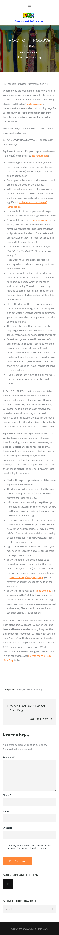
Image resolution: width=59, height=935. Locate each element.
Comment (9, 756)
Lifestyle (20, 689)
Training (37, 689)
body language (34, 103)
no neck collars (40, 155)
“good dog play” (43, 590)
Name (7, 794)
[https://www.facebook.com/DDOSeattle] (8, 884)
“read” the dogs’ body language (26, 577)
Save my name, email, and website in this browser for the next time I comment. (29, 846)
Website (7, 827)
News (29, 689)
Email (6, 811)
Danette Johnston (17, 83)
